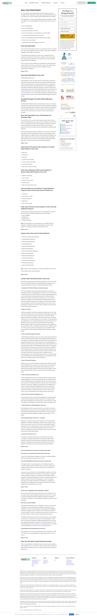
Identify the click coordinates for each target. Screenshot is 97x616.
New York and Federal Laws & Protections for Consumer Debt (36, 33)
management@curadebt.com (70, 564)
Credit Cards (63, 124)
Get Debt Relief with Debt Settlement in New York (33, 42)
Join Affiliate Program (35, 561)
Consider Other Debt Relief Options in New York (33, 35)
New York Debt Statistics (27, 28)
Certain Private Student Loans (66, 132)
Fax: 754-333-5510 (69, 561)
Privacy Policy (45, 562)
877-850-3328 (68, 560)
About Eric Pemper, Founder (36, 560)
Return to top (24, 71)
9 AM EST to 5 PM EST (69, 563)
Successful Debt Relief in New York (30, 30)
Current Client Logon (35, 563)
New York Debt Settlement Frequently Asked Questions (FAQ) (36, 37)
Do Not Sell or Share (65, 614)
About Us (56, 2)
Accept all (71, 614)
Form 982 (39, 484)
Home (26, 2)
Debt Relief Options (46, 2)
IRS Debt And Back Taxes (65, 133)
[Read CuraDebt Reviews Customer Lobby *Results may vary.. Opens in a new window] (70, 112)
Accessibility (45, 560)
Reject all (77, 614)
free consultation (34, 545)
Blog (32, 564)
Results (62, 2)
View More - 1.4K (68, 84)
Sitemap (44, 563)
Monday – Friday (68, 562)
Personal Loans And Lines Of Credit (67, 125)
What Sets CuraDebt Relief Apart (43, 525)
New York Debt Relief (27, 26)
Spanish (33, 565)
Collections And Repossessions (66, 128)
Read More (74, 70)
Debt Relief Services (34, 2)
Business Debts (63, 129)
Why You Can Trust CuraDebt (28, 40)
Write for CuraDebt (35, 562)
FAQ (55, 560)
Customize (53, 614)
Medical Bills (63, 126)
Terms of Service (45, 561)
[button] (67, 36)
